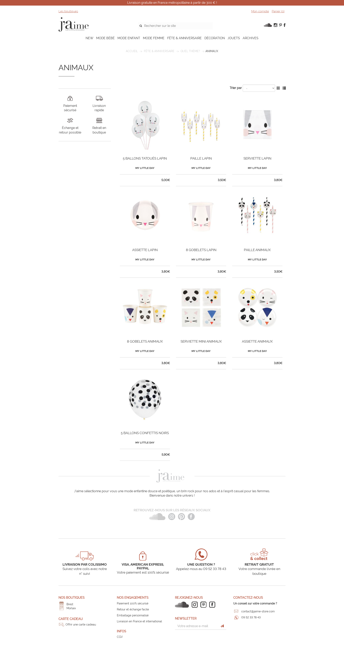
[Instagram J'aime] (196, 605)
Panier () (278, 11)
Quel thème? (190, 51)
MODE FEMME (153, 38)
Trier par (236, 88)
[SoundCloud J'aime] (183, 605)
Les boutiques (68, 11)
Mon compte (260, 11)
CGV (120, 636)
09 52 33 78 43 (251, 617)
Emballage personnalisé (133, 615)
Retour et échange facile (133, 609)
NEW (89, 38)
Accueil (132, 51)
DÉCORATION (214, 38)
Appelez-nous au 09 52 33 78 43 (201, 569)
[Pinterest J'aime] (204, 605)
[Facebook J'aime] (213, 605)
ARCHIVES (250, 38)
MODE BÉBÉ (105, 38)
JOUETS (234, 38)
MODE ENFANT (128, 38)
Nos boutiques (72, 597)
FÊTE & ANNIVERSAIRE (184, 38)
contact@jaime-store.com (258, 611)
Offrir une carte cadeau (80, 624)
